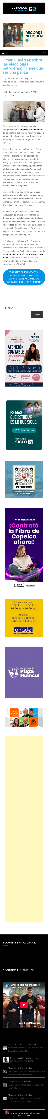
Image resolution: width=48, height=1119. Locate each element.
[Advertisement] (24, 829)
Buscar (9, 308)
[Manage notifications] (7, 1112)
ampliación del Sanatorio (31, 129)
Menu (43, 52)
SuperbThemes (24, 1115)
